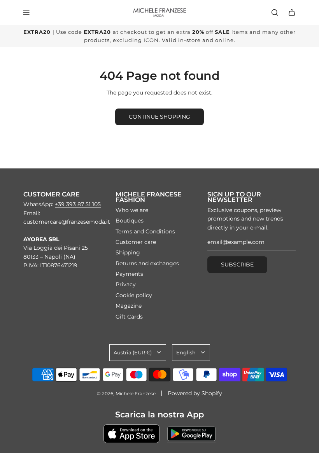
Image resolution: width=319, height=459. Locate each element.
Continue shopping (159, 116)
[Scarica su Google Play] (191, 433)
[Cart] (291, 12)
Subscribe (237, 264)
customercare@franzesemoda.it (66, 221)
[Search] (274, 12)
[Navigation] (26, 12)
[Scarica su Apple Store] (131, 433)
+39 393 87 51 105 (78, 204)
